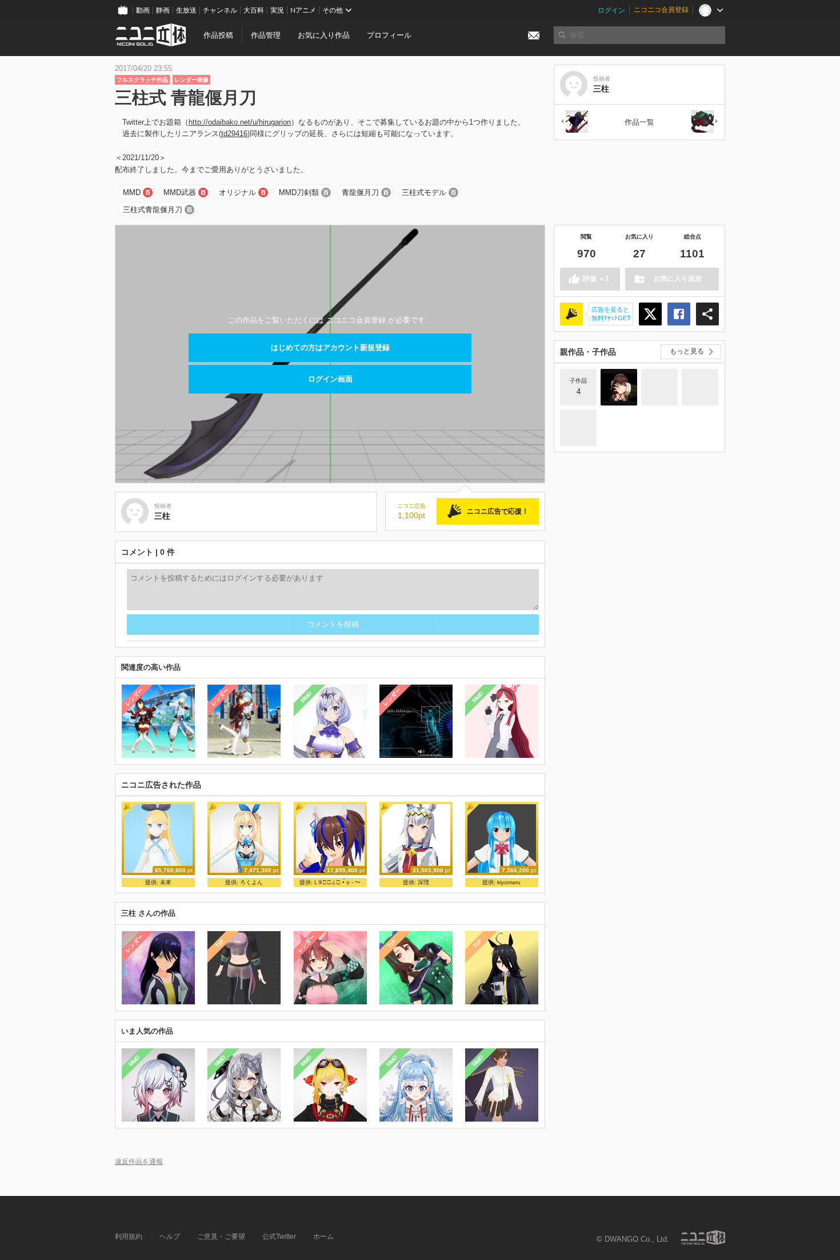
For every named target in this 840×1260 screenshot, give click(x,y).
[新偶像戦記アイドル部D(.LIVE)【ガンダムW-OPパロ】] (619, 387)
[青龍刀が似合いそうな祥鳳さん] (700, 387)
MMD (132, 192)
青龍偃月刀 (360, 192)
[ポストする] (650, 314)
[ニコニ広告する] (571, 314)
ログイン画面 (330, 379)
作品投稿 (218, 35)
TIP (219, 943)
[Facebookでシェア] (678, 314)
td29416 (234, 133)
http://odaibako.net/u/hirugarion (240, 122)
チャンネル (220, 10)
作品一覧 (639, 122)
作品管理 (266, 35)
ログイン (611, 10)
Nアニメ (303, 10)
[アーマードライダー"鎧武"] (578, 428)
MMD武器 (179, 192)
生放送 (186, 10)
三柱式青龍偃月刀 (152, 209)
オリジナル (237, 192)
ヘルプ (169, 1237)
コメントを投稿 (333, 624)
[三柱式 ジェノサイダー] (573, 122)
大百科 (253, 10)
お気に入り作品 (324, 35)
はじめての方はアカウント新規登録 (330, 347)
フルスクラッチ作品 (142, 80)
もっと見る (687, 351)
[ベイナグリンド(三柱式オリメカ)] (705, 122)
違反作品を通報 (139, 1161)
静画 (163, 10)
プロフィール (389, 35)
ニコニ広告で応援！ (498, 511)
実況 (277, 10)
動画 (143, 10)
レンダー (134, 697)
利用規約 (128, 1237)
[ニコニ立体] (703, 1237)
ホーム (323, 1237)
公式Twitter (279, 1237)
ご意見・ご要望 (221, 1237)
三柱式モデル (424, 192)
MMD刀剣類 (299, 192)
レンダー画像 (191, 80)
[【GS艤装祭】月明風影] (659, 387)
